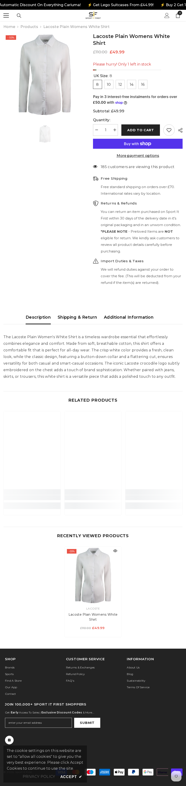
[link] (32, 497)
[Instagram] (9, 740)
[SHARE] (179, 130)
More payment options (138, 156)
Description (38, 317)
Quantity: (101, 120)
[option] (44, 74)
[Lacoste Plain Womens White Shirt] (93, 575)
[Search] (19, 15)
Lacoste (93, 608)
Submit (87, 723)
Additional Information (129, 317)
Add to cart (140, 130)
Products (29, 27)
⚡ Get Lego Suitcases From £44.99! (120, 5)
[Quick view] (115, 551)
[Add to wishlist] (169, 130)
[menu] (6, 15)
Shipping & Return (77, 317)
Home (9, 27)
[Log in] (166, 15)
